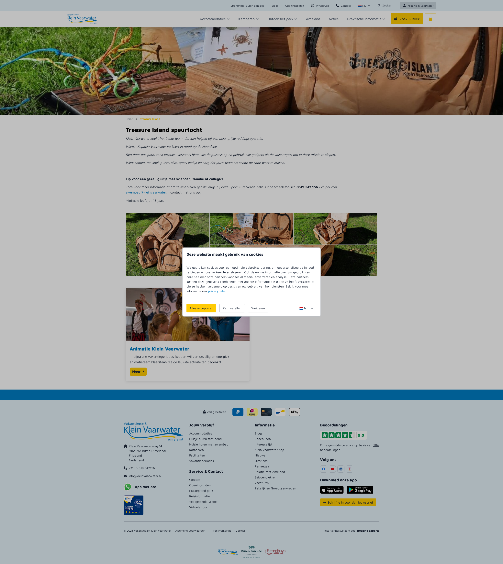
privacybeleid (217, 291)
